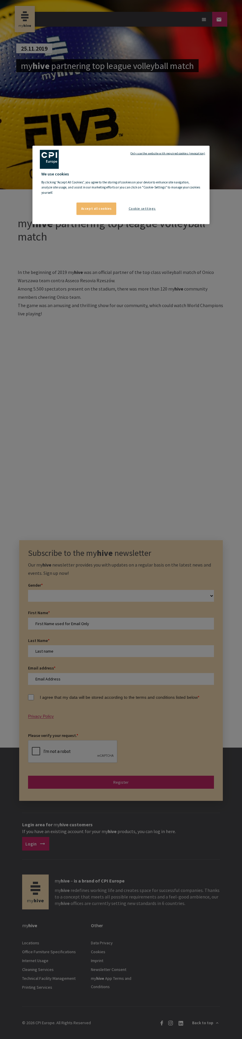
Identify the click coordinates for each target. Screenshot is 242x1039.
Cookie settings (142, 208)
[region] (121, 185)
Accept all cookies (96, 208)
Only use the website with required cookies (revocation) (167, 153)
